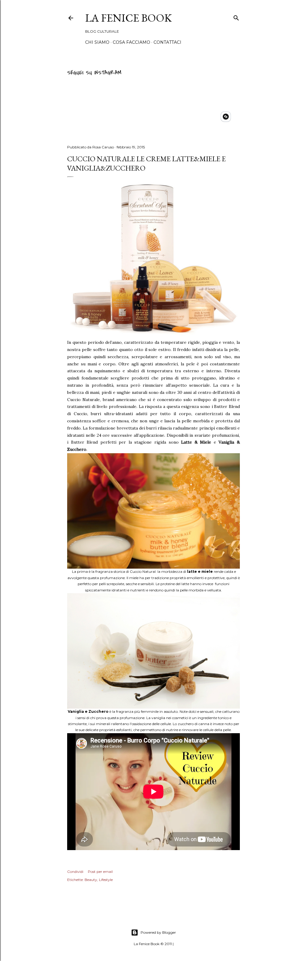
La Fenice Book (128, 18)
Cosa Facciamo (131, 42)
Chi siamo (97, 42)
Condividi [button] (75, 871)
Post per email (100, 871)
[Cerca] (236, 17)
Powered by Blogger (158, 932)
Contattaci (167, 42)
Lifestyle (106, 879)
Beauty (91, 879)
